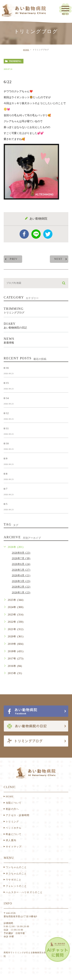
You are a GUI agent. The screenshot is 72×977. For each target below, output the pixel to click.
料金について (14, 834)
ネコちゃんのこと (16, 873)
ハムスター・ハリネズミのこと (24, 892)
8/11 (6, 428)
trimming (15, 61)
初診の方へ (12, 809)
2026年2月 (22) (21, 586)
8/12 (6, 413)
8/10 (6, 443)
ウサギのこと (14, 879)
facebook (24, 234)
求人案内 (11, 840)
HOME (26, 50)
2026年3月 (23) (21, 581)
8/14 (6, 398)
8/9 (5, 458)
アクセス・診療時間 (18, 815)
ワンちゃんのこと (16, 867)
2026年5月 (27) (21, 569)
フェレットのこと (16, 886)
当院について (14, 802)
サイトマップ (14, 846)
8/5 (5, 503)
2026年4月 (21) (21, 575)
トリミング (12, 821)
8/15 (6, 383)
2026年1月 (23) (21, 592)
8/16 (6, 367)
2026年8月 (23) (21, 552)
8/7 (5, 488)
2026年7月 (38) (21, 558)
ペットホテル (14, 827)
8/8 (5, 473)
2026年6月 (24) (21, 564)
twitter (47, 234)
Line (36, 234)
